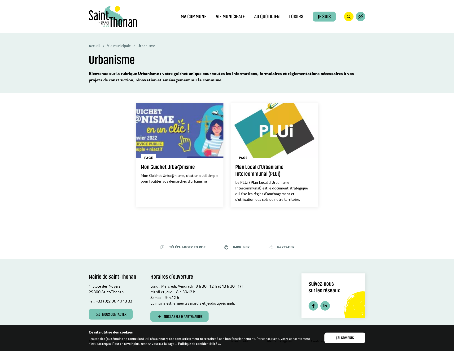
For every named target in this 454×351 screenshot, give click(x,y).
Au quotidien (267, 16)
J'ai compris (345, 338)
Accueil (94, 46)
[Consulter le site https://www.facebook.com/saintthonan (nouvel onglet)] (313, 306)
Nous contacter (114, 314)
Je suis (324, 16)
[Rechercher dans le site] (349, 16)
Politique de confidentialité (197, 344)
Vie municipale (230, 16)
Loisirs (296, 16)
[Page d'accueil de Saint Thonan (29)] (113, 16)
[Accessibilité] (360, 16)
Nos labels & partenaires (183, 316)
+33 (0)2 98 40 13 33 (114, 301)
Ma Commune (193, 16)
